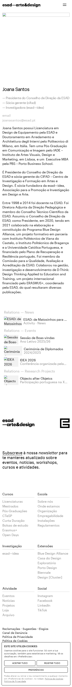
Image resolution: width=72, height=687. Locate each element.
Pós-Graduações (14, 511)
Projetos (8, 605)
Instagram (45, 596)
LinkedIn (44, 605)
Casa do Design (49, 558)
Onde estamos (49, 506)
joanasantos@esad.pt (18, 120)
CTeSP (7, 516)
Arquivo (8, 615)
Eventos (8, 596)
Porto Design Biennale (47, 570)
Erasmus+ (9, 530)
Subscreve (12, 452)
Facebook (45, 600)
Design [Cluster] (50, 577)
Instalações (46, 520)
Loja (5, 610)
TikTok (42, 610)
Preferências (36, 669)
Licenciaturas (12, 501)
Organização (47, 511)
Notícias (8, 600)
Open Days (10, 535)
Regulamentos (49, 525)
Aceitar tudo (20, 663)
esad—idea (10, 553)
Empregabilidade (50, 516)
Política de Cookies (54, 678)
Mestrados (10, 506)
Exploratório (47, 563)
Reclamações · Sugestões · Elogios (25, 628)
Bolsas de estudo (15, 525)
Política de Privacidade (17, 636)
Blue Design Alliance (53, 553)
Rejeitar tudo (52, 663)
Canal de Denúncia (14, 632)
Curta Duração (13, 520)
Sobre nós (45, 501)
